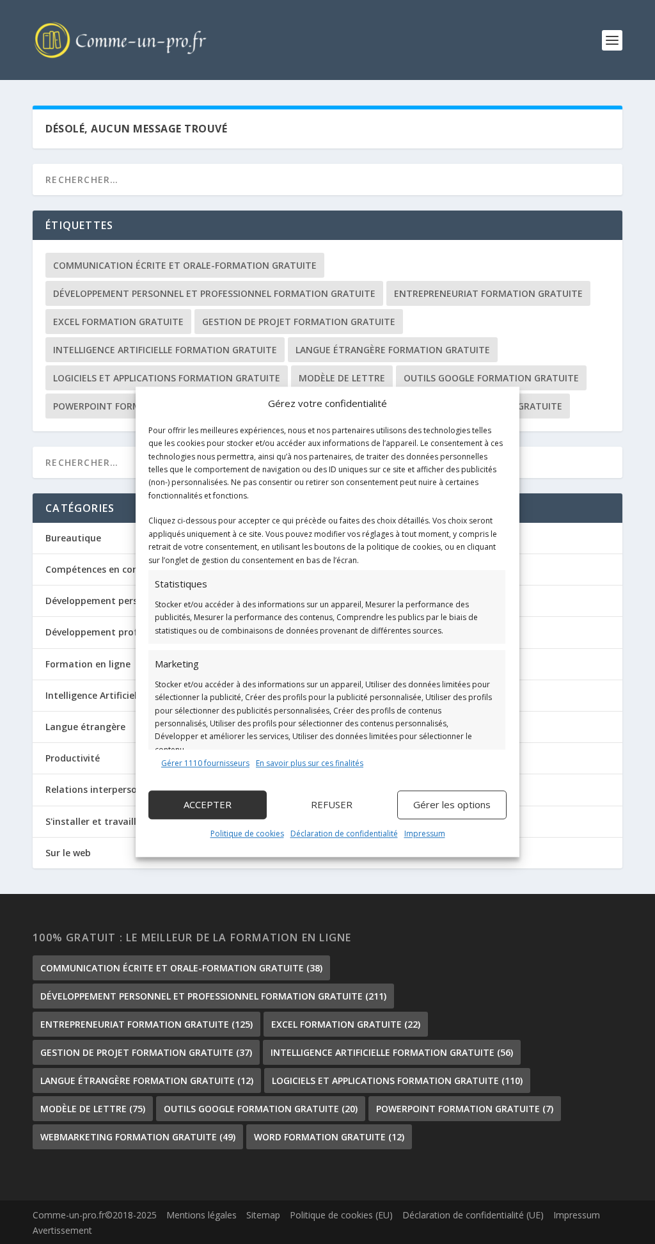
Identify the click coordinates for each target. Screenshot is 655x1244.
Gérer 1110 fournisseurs (205, 763)
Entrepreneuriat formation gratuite (488, 293)
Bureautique (73, 538)
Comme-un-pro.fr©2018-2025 (95, 1215)
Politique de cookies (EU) (341, 1215)
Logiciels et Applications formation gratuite (166, 378)
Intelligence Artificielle (95, 695)
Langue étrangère (85, 727)
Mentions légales (201, 1215)
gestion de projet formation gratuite (298, 321)
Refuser (331, 805)
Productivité (72, 758)
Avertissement (62, 1230)
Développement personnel (103, 600)
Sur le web (68, 853)
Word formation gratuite (329, 1137)
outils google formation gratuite (491, 378)
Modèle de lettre (342, 378)
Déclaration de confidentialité (344, 833)
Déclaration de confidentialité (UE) (473, 1215)
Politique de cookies (247, 833)
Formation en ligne (87, 664)
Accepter (208, 805)
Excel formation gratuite (118, 321)
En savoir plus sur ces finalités (309, 763)
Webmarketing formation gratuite (137, 1137)
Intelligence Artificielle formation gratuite (165, 350)
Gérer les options (452, 805)
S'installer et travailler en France (118, 821)
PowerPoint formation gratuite (464, 1109)
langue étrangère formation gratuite (393, 350)
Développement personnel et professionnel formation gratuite (214, 293)
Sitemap (263, 1215)
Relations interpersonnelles (106, 789)
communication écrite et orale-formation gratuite (185, 265)
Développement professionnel (112, 632)
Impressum (424, 833)
